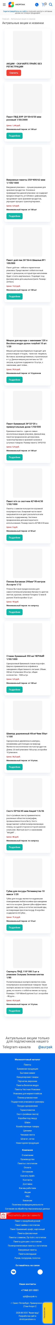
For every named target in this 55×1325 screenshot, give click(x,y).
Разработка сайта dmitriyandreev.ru (27, 1317)
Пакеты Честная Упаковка (27, 1089)
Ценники (27, 1130)
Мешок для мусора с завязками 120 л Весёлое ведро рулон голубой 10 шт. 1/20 (26, 343)
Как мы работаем (27, 1188)
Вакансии (27, 1200)
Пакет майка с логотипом (27, 1225)
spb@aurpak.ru (30, 1296)
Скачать (14, 73)
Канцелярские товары (27, 1077)
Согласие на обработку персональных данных (27, 1209)
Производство (27, 1159)
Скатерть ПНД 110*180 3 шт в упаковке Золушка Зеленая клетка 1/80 (25, 974)
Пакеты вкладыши (27, 1254)
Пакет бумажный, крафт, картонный (27, 1229)
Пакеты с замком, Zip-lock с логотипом (27, 1237)
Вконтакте (13, 1272)
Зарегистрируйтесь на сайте (15, 11)
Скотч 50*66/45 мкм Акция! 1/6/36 (25, 811)
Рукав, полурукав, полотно (27, 1258)
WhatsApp (33, 1272)
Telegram (20, 1272)
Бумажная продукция (27, 1069)
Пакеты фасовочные (28, 1233)
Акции (27, 1192)
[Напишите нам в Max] (48, 1307)
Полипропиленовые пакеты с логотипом (27, 1246)
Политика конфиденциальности (27, 1204)
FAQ (27, 1196)
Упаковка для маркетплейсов (27, 1093)
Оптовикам (27, 1172)
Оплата (27, 1167)
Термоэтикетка (27, 1110)
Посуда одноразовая (27, 1106)
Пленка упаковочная (27, 1097)
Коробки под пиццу (27, 1118)
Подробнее (14, 136)
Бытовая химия (27, 1073)
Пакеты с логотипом (27, 1163)
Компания (27, 1150)
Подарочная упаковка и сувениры (27, 1102)
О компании (27, 1155)
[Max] (40, 1272)
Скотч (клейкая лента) (27, 1114)
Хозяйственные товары (27, 1126)
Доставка (27, 1184)
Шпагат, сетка (27, 1139)
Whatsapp (48, 1313)
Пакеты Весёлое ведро (27, 1085)
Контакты (27, 1180)
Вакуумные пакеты (27, 1250)
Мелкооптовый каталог (27, 1059)
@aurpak (45, 1047)
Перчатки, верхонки (27, 1081)
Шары (27, 1122)
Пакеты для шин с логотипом (27, 1241)
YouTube (27, 1272)
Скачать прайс (27, 1176)
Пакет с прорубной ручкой (27, 1221)
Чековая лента (27, 1135)
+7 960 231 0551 (30, 1290)
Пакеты (27, 1065)
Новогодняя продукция (27, 1143)
